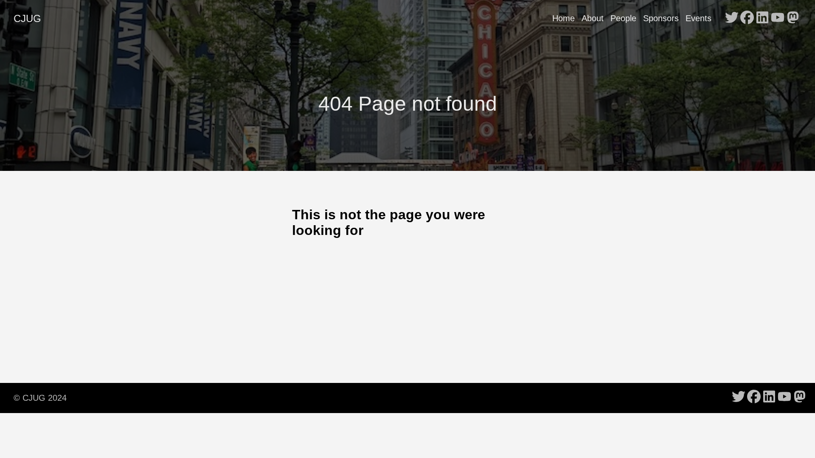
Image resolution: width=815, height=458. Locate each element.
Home (563, 18)
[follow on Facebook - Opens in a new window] (747, 18)
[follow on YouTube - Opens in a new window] (777, 18)
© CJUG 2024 (40, 397)
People (623, 18)
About (593, 18)
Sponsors (661, 18)
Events (698, 18)
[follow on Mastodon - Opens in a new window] (793, 18)
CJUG (27, 18)
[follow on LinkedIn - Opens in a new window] (762, 18)
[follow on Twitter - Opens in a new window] (732, 18)
